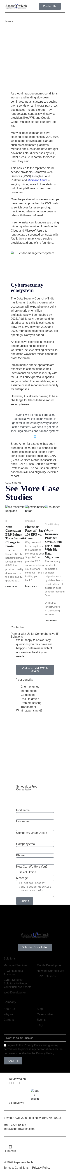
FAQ (40, 1025)
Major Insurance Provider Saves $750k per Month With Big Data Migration (53, 543)
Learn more (11, 586)
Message (22, 877)
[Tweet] (35, 436)
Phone (20, 855)
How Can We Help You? (31, 866)
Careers (9, 1019)
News (9, 21)
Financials (30, 521)
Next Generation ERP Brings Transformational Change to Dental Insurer (17, 538)
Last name (22, 821)
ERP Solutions (46, 976)
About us (9, 1008)
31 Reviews (16, 1102)
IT (6, 521)
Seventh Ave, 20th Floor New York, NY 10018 (33, 1117)
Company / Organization (31, 832)
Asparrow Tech (23, 1162)
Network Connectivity (50, 970)
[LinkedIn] (10, 1147)
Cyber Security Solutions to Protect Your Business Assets (17, 983)
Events (41, 1019)
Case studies (45, 1014)
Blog (40, 1008)
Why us (8, 1014)
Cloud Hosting (52, 524)
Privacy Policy (41, 1167)
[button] (63, 6)
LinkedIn (10, 1151)
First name (23, 810)
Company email (26, 844)
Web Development (15, 992)
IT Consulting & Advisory (13, 972)
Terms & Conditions (16, 1167)
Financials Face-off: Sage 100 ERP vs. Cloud (35, 532)
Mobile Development (50, 965)
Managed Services (15, 965)
